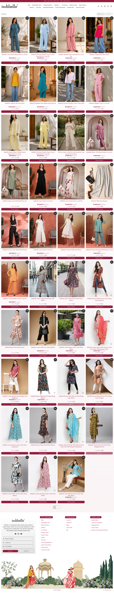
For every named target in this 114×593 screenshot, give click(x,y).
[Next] (26, 35)
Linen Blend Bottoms (48, 7)
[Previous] (2, 35)
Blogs (67, 525)
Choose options (14, 62)
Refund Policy (94, 520)
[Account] (98, 6)
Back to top (108, 590)
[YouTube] (21, 533)
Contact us (26, 551)
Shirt (29, 5)
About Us (68, 520)
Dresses (43, 537)
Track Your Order (80, 7)
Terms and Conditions (96, 522)
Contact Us (69, 522)
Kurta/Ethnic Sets (45, 522)
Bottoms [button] (57, 5)
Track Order (69, 527)
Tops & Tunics (82, 5)
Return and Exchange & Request (99, 530)
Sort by (109, 14)
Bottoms (43, 527)
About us (10, 551)
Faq (67, 530)
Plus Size (38, 7)
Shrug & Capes (73, 5)
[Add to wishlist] (26, 51)
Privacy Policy (95, 527)
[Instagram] (18, 533)
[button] (101, 6)
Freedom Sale (70, 7)
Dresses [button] (32, 7)
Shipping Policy (95, 525)
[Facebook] (15, 533)
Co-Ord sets (65, 5)
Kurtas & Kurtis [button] (48, 5)
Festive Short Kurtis (60, 7)
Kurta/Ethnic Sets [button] (36, 5)
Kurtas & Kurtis (45, 525)
